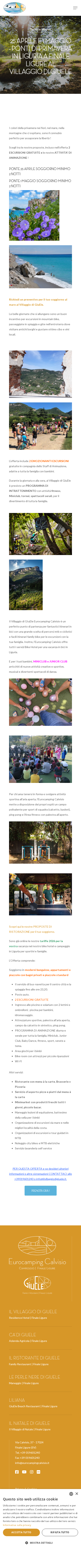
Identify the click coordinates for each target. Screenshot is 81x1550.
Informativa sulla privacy (17, 1525)
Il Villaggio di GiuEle (33, 1312)
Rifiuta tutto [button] (60, 1532)
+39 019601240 (30, 1452)
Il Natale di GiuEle (29, 1423)
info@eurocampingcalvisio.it (32, 1463)
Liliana (17, 1400)
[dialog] (40, 1519)
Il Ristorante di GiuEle (34, 1358)
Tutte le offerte (40, 29)
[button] (40, 1542)
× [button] (76, 1493)
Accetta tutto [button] (21, 1532)
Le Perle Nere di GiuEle (34, 1377)
